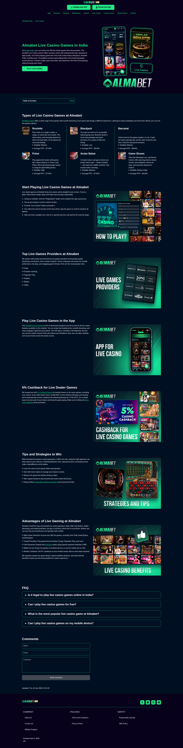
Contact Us (29, 724)
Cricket (133, 13)
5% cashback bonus (44, 392)
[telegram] (148, 702)
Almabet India (27, 21)
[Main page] (91, 2)
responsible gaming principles (45, 482)
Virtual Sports (122, 13)
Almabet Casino (28, 121)
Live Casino (96, 13)
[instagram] (153, 702)
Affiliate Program (31, 729)
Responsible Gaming (127, 718)
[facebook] (159, 702)
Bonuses (57, 13)
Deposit (66, 13)
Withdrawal (76, 13)
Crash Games (109, 13)
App (49, 13)
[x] (142, 702)
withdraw (48, 545)
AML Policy (123, 724)
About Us (28, 718)
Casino (86, 13)
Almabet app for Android (34, 326)
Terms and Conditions (80, 718)
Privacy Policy (77, 724)
